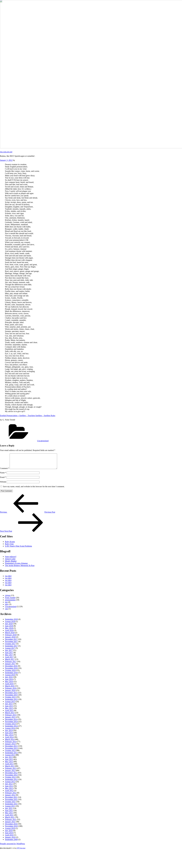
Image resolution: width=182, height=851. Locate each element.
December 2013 (11, 746)
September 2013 (11, 753)
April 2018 (9, 630)
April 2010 (9, 835)
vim (6, 609)
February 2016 (10, 688)
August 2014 (10, 728)
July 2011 (9, 808)
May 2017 (9, 655)
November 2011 (11, 799)
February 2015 (10, 715)
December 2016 (11, 666)
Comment (4, 468)
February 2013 (10, 768)
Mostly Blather (11, 561)
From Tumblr (10, 598)
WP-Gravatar (21, 848)
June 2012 (9, 786)
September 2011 (11, 804)
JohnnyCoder (10, 559)
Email (3, 477)
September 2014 (11, 726)
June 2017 (9, 653)
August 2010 (10, 828)
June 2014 (9, 733)
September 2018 (11, 619)
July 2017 (9, 650)
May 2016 (9, 681)
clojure (7, 595)
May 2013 (9, 762)
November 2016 (11, 668)
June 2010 (9, 833)
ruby (7, 604)
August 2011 (10, 806)
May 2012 (9, 788)
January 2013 (10, 770)
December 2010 (11, 824)
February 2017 (10, 661)
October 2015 (10, 697)
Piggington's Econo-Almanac (16, 563)
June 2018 (9, 626)
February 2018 (10, 635)
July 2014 (9, 730)
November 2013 (11, 748)
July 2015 (9, 704)
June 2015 (9, 706)
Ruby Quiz (9, 544)
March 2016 (9, 686)
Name (3, 473)
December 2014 (11, 719)
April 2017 (9, 657)
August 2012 (10, 782)
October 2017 (10, 644)
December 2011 (11, 797)
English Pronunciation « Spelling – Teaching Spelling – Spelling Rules (27, 416)
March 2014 (9, 739)
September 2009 (11, 839)
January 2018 (10, 637)
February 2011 (10, 819)
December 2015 (11, 693)
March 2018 (9, 633)
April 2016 (9, 684)
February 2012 (10, 793)
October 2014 (10, 724)
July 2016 (9, 677)
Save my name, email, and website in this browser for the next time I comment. (34, 486)
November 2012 (11, 775)
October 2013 (10, 750)
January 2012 (10, 795)
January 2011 (10, 822)
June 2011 (9, 810)
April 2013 (9, 764)
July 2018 (9, 624)
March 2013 (9, 766)
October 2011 (10, 802)
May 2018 (9, 628)
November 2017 (11, 641)
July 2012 (9, 784)
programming (10, 600)
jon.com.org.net (6, 152)
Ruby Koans (10, 542)
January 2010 (10, 837)
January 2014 (10, 744)
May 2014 (9, 735)
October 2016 (10, 670)
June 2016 (9, 679)
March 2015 (9, 713)
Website (3, 482)
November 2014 (11, 721)
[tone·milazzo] (10, 557)
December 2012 (11, 773)
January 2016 (10, 690)
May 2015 (9, 708)
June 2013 (9, 759)
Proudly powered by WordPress (12, 844)
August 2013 (10, 755)
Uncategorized (43, 441)
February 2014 (10, 742)
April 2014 (9, 737)
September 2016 (11, 673)
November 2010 (11, 826)
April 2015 (9, 710)
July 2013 (9, 757)
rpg (6, 602)
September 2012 (11, 779)
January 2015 (10, 717)
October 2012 (10, 777)
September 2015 (11, 699)
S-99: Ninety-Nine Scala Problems (18, 546)
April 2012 (9, 790)
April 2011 (9, 815)
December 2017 (11, 639)
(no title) (8, 576)
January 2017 (10, 664)
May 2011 (9, 813)
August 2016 (10, 675)
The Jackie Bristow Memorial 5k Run (19, 565)
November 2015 (11, 695)
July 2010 (9, 830)
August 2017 (10, 648)
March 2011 (9, 817)
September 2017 (11, 646)
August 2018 (10, 621)
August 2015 (10, 701)
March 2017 (9, 659)
